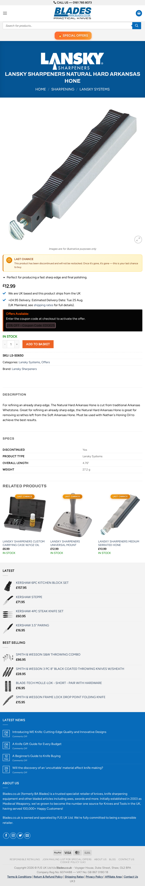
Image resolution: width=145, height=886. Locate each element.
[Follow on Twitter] (20, 835)
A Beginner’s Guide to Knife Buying (36, 756)
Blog (112, 859)
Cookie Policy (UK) (73, 862)
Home (40, 89)
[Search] (136, 25)
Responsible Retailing (25, 859)
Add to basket (38, 344)
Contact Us (126, 859)
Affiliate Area (113, 876)
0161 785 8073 (82, 2)
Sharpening (62, 89)
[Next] (142, 527)
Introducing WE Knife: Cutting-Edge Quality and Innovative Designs (59, 732)
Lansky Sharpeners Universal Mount (65, 543)
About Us (100, 859)
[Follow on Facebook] (6, 835)
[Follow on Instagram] (13, 835)
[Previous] (2, 527)
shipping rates (43, 305)
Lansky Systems (95, 89)
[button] (5, 13)
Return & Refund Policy (48, 876)
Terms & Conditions (19, 876)
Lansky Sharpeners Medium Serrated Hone (118, 543)
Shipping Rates (74, 876)
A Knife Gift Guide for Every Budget (37, 744)
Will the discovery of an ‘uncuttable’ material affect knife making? (57, 768)
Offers (45, 362)
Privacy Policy (94, 876)
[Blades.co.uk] (72, 13)
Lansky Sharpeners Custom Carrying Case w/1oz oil (24, 543)
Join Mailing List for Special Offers (67, 859)
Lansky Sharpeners (24, 369)
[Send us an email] (27, 835)
